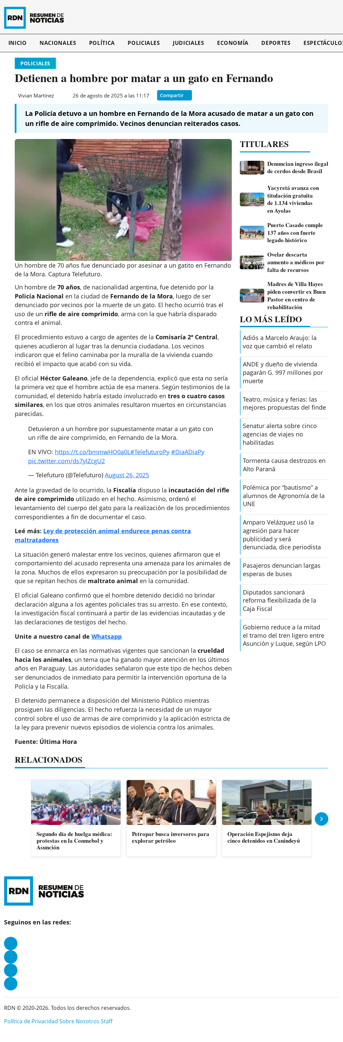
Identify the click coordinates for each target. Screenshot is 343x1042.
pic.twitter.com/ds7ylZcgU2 (66, 461)
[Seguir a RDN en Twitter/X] (10, 970)
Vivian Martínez (36, 95)
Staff (107, 1021)
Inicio (17, 43)
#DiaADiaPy (187, 452)
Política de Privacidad (31, 1021)
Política (102, 43)
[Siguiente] (321, 819)
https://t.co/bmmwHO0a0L (92, 452)
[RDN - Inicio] (37, 17)
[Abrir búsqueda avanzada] (337, 17)
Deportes (275, 43)
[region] (171, 818)
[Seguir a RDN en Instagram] (10, 957)
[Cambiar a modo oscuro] (330, 17)
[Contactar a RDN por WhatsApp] (10, 983)
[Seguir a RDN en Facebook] (10, 943)
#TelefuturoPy (149, 452)
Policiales (144, 43)
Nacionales (58, 43)
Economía (233, 43)
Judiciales (188, 43)
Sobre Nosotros (79, 1021)
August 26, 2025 (127, 475)
